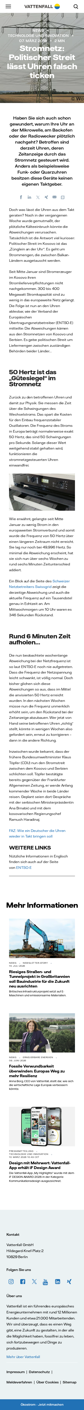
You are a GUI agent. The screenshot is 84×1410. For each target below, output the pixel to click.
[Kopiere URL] (63, 197)
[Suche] (77, 6)
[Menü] (8, 6)
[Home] (42, 6)
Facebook (23, 1281)
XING (69, 1281)
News (38, 30)
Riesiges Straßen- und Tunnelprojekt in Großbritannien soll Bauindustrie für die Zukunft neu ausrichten (39, 978)
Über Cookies (47, 1382)
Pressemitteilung (21, 1151)
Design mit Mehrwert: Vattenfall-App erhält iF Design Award (40, 1165)
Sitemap (69, 1382)
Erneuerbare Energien (38, 1057)
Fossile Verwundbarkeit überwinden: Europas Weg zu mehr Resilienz (37, 1071)
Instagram (11, 1281)
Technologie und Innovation (38, 35)
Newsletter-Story (35, 963)
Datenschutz (39, 1372)
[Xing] (46, 197)
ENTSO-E (24, 867)
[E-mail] (55, 197)
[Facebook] (21, 197)
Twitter (34, 1281)
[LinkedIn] (29, 197)
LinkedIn (57, 1281)
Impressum (15, 1372)
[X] (38, 197)
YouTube (46, 1281)
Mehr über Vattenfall (23, 1357)
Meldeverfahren (19, 1382)
